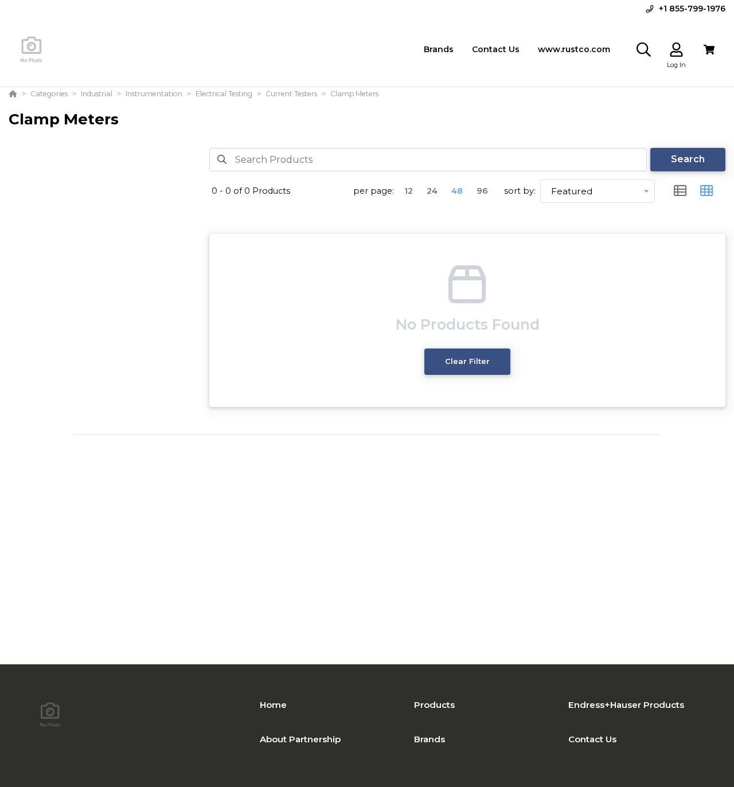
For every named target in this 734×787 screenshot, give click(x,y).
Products (434, 704)
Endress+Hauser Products (626, 704)
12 (408, 191)
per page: (373, 191)
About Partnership (300, 739)
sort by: (520, 191)
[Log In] (676, 50)
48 (457, 191)
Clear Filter (467, 361)
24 (432, 191)
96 (482, 191)
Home (273, 704)
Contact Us (592, 739)
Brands (429, 739)
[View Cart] (709, 50)
